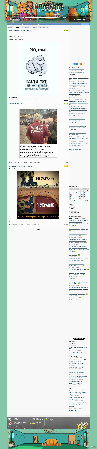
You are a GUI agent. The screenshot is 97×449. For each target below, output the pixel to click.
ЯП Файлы (43, 24)
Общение (22, 24)
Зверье (40, 27)
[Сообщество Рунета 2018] (79, 425)
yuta (71, 384)
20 (73, 196)
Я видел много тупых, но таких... (77, 294)
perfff (72, 231)
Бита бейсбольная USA (75, 367)
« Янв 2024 (73, 200)
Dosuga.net (73, 209)
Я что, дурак (72, 97)
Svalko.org (73, 207)
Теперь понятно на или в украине (21, 166)
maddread (73, 123)
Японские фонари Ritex (75, 363)
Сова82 (72, 285)
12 (70, 194)
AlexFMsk (73, 374)
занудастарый (74, 237)
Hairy (72, 130)
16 (82, 194)
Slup (11, 224)
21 (76, 196)
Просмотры (77, 218)
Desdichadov (73, 113)
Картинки (16, 27)
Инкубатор (34, 24)
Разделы (12, 24)
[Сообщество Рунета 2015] (82, 425)
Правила (42, 21)
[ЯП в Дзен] (79, 63)
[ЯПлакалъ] (14, 19)
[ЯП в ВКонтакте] (77, 63)
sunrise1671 (73, 261)
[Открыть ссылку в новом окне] (30, 30)
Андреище (73, 354)
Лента (16, 24)
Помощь (37, 21)
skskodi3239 (73, 408)
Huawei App (50, 421)
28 (76, 198)
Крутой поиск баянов (27, 19)
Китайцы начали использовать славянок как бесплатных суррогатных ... (77, 120)
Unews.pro (73, 208)
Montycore (73, 81)
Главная (10, 27)
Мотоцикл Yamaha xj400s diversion (78, 387)
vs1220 (72, 116)
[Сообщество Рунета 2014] (86, 425)
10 (84, 192)
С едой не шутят (73, 255)
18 (87, 194)
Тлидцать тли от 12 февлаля (19, 30)
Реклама (47, 21)
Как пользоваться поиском (36, 419)
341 (66, 30)
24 (84, 196)
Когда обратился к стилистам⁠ (76, 69)
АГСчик (72, 90)
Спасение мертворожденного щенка (78, 138)
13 (73, 194)
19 (70, 196)
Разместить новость (35, 425)
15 (79, 194)
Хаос (28, 24)
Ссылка (66, 99)
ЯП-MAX (56, 24)
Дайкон (72, 136)
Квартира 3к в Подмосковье (76, 359)
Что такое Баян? (34, 418)
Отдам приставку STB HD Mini (76, 403)
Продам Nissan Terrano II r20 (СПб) (78, 347)
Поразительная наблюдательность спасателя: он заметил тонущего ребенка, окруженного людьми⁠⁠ (78, 241)
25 (87, 196)
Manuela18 (73, 379)
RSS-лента (16, 423)
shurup (72, 256)
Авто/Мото (34, 27)
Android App (50, 419)
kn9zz (72, 95)
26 (70, 198)
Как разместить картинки (36, 421)
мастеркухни (73, 141)
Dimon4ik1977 (74, 146)
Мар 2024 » (86, 200)
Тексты (76, 95)
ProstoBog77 (73, 345)
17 (84, 194)
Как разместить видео (35, 422)
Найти (65, 17)
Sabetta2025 (73, 252)
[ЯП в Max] (84, 63)
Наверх (93, 446)
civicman (12, 99)
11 (87, 192)
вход (85, 19)
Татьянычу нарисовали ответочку (77, 269)
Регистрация (76, 19)
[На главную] (8, 24)
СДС (72, 106)
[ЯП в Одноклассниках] (81, 63)
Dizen (72, 350)
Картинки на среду (74, 297)
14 (76, 194)
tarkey (72, 299)
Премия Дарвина (73, 88)
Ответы (83, 218)
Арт (39, 24)
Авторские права (18, 421)
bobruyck (12, 162)
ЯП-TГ (49, 24)
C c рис (71, 343)
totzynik (72, 404)
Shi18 (72, 295)
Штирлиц (73, 226)
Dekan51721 (73, 99)
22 (79, 196)
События (27, 27)
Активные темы (31, 21)
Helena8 (72, 357)
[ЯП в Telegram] (74, 63)
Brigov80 (72, 267)
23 (82, 196)
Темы (59, 17)
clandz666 (73, 86)
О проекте (16, 418)
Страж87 (72, 400)
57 (66, 103)
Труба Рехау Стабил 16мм (75, 352)
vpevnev (72, 365)
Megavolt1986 (73, 270)
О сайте (24, 21)
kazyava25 (73, 75)
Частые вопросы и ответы (20, 422)
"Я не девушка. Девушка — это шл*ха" (78, 78)
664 (66, 166)
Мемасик (71, 406)
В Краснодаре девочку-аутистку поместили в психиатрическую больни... (77, 127)
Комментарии (35, 99)
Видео (21, 27)
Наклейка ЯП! (74, 211)
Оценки (71, 218)
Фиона (70, 278)
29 (79, 198)
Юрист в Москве (75, 212)
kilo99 (72, 70)
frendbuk (72, 291)
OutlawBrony (73, 390)
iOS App (49, 418)
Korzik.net (73, 205)
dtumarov (73, 368)
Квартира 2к (72, 356)
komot (72, 361)
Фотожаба (45, 27)
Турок (72, 395)
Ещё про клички (73, 115)
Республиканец (14, 103)
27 (73, 198)
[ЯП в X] (83, 63)
